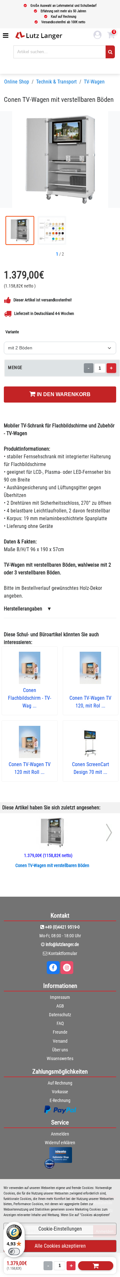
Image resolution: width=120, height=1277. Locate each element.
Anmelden (60, 1133)
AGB (60, 1006)
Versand (60, 1041)
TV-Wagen (94, 82)
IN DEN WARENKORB (63, 394)
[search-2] (110, 51)
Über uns (60, 1049)
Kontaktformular (62, 953)
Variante (12, 331)
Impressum (60, 997)
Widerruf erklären (60, 1142)
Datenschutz (60, 1014)
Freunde (60, 1032)
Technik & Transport (56, 82)
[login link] (97, 36)
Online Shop (16, 82)
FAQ (60, 1023)
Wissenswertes (60, 1058)
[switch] (14, 1251)
